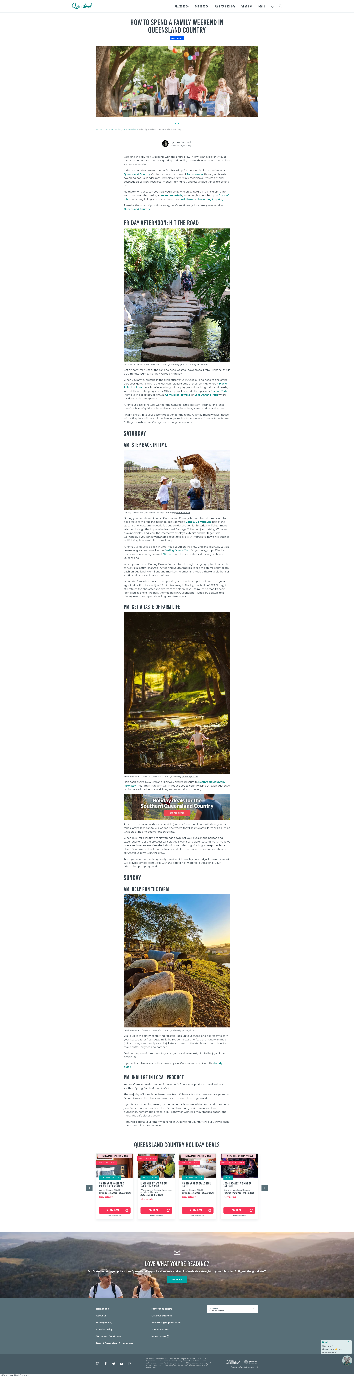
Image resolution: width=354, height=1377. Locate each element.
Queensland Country (137, 174)
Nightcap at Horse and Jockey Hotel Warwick (111, 1185)
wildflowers (189, 199)
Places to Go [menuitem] (182, 6)
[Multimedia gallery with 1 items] (177, 82)
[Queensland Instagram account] (97, 1363)
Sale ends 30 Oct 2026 (151, 1195)
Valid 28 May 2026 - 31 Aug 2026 (115, 1193)
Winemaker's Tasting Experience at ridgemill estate (156, 1191)
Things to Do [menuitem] (202, 6)
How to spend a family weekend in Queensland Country (176, 25)
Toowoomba (195, 174)
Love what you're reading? (177, 1263)
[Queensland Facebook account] (105, 1363)
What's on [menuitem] (246, 6)
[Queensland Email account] (129, 1363)
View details (105, 1197)
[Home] (82, 7)
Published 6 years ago (181, 145)
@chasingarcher (190, 776)
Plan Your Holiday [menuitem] (225, 6)
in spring (217, 199)
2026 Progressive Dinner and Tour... (237, 1185)
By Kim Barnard (181, 142)
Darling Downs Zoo (177, 550)
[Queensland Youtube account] (121, 1363)
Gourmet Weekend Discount (237, 1190)
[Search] (280, 6)
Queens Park (218, 391)
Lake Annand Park (206, 394)
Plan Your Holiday (114, 129)
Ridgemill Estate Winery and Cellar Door (154, 1185)
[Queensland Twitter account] (113, 1363)
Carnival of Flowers (177, 394)
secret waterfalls (171, 195)
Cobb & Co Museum (198, 521)
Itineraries (131, 129)
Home (99, 129)
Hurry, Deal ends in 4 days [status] (114, 1155)
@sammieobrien (182, 512)
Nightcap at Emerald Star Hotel (196, 1185)
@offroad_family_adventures (194, 364)
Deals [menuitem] (261, 6)
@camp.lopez (188, 1030)
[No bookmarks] (272, 6)
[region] (177, 184)
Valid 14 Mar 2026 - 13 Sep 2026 (238, 1193)
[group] (114, 1188)
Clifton (166, 554)
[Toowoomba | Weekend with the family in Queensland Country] (177, 81)
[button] (89, 1188)
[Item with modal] (177, 81)
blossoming (204, 199)
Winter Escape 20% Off (110, 1190)
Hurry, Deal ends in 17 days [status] (239, 1155)
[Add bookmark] (177, 124)
